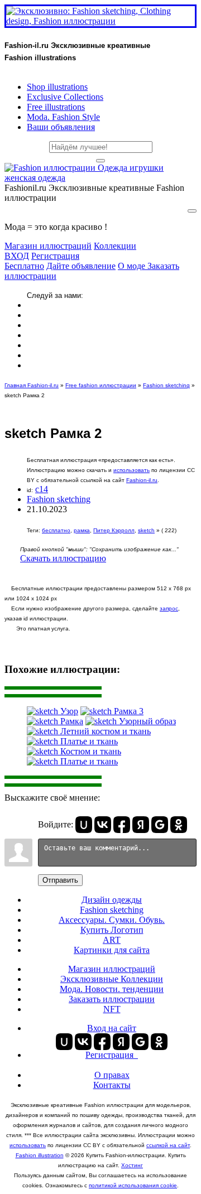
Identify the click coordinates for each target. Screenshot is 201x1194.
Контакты (112, 1085)
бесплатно (56, 530)
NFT (112, 1009)
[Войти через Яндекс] (140, 824)
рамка (82, 530)
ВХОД (16, 256)
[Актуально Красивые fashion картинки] (100, 177)
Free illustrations (56, 107)
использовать (131, 470)
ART (112, 940)
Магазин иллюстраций (48, 246)
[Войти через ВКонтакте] (102, 824)
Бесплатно (24, 266)
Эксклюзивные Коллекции (111, 979)
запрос (169, 608)
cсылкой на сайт (168, 1145)
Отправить (60, 880)
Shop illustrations (57, 87)
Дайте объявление (81, 266)
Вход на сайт (111, 1028)
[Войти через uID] (83, 824)
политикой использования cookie (133, 1185)
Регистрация (55, 256)
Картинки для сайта (112, 950)
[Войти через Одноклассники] (178, 824)
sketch (146, 530)
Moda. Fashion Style (63, 117)
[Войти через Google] (159, 824)
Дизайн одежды (112, 899)
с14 (41, 489)
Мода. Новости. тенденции (112, 989)
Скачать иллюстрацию (63, 558)
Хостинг (132, 1165)
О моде (132, 266)
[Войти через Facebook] (121, 824)
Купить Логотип (111, 930)
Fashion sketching (166, 385)
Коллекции (115, 246)
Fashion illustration (40, 1155)
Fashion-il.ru (141, 480)
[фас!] (100, 160)
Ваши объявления (61, 127)
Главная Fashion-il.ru (31, 385)
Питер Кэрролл (114, 530)
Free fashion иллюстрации (100, 385)
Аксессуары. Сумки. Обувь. (112, 920)
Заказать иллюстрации (112, 999)
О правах (112, 1075)
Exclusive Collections (65, 97)
